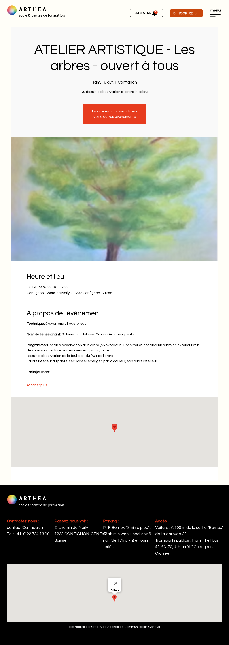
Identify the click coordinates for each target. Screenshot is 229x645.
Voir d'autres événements (114, 116)
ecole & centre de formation (41, 505)
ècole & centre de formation (42, 15)
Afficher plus (37, 385)
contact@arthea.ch (25, 527)
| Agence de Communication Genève (132, 626)
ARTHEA (33, 9)
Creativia (98, 626)
